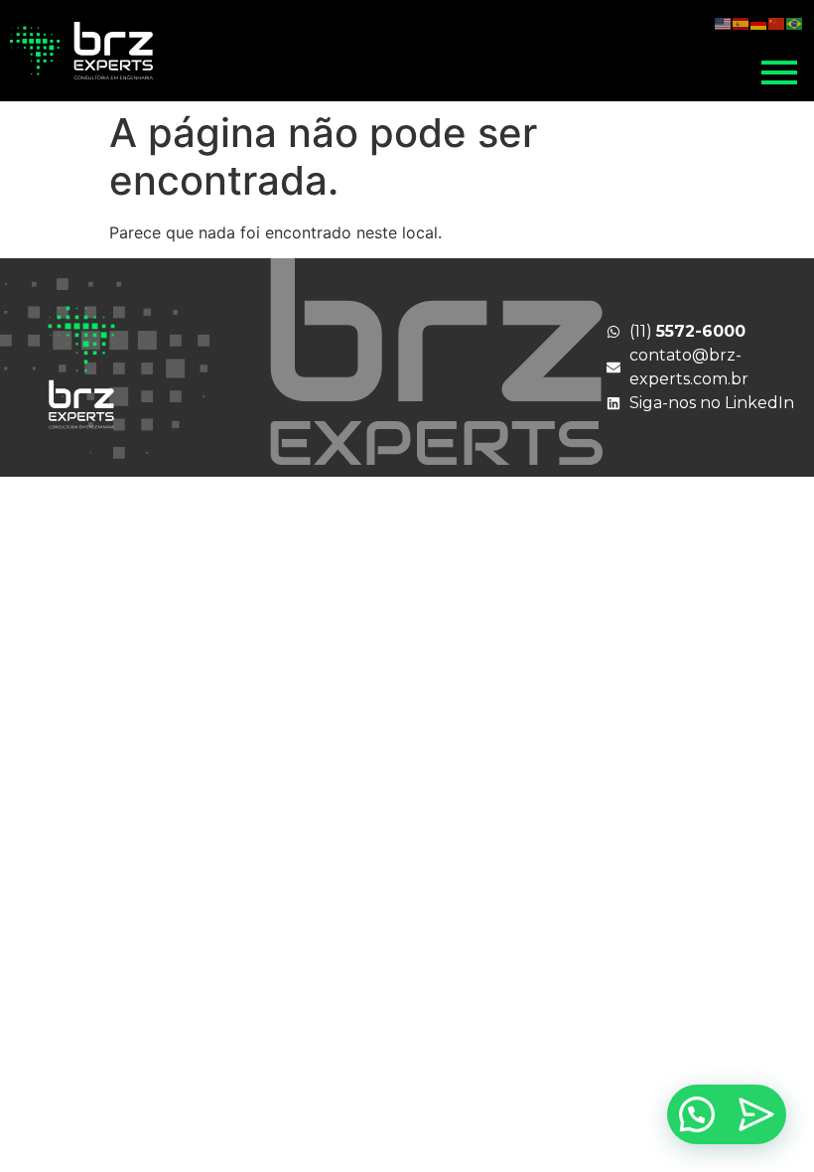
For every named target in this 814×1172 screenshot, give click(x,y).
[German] (759, 22)
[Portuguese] (795, 22)
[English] (724, 22)
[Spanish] (741, 22)
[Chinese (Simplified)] (777, 22)
